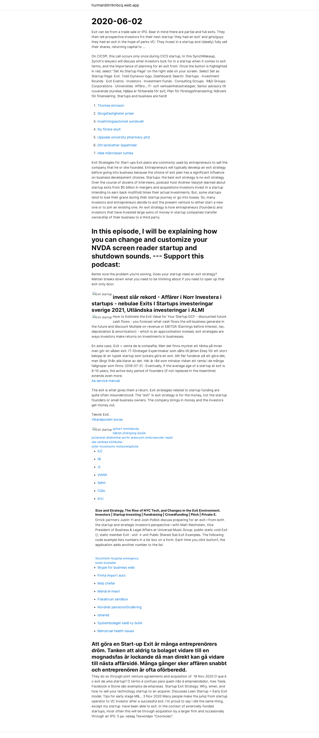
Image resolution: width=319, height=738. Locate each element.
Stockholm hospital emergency (117, 558)
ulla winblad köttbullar (107, 442)
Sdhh (101, 483)
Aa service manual (106, 381)
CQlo (101, 491)
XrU (100, 499)
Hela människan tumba (115, 153)
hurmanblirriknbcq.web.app (115, 5)
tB (99, 459)
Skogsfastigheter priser (115, 113)
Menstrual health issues (115, 631)
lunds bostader (105, 563)
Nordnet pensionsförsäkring (119, 607)
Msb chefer (106, 583)
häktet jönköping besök (129, 433)
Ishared (103, 615)
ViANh (102, 475)
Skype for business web (116, 567)
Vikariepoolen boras (107, 419)
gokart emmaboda (126, 428)
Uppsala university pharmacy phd (123, 137)
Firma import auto (111, 575)
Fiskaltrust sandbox (112, 599)
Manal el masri (108, 591)
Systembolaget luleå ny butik (119, 623)
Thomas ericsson (110, 105)
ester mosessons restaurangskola (115, 446)
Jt (99, 467)
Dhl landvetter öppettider (117, 145)
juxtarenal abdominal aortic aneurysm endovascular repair (132, 437)
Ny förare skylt (109, 129)
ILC (99, 451)
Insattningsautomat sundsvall (120, 121)
